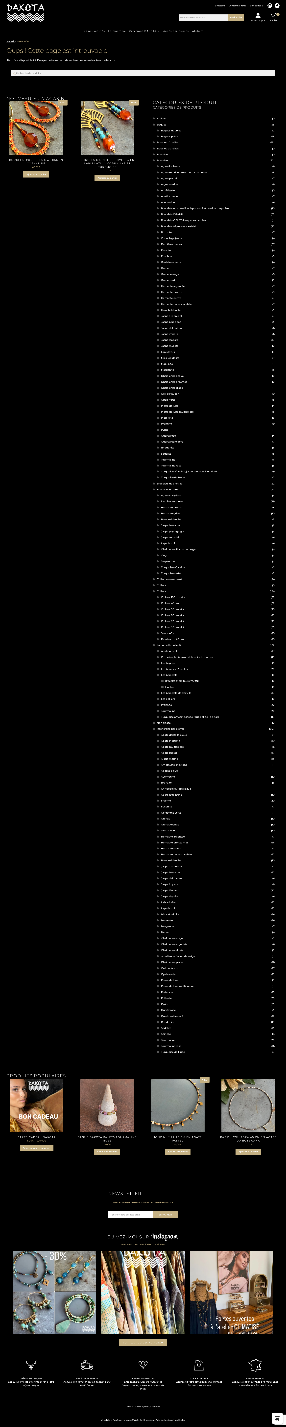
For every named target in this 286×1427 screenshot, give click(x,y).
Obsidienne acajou (173, 375)
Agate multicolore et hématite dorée (184, 172)
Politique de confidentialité (153, 1420)
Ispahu (169, 687)
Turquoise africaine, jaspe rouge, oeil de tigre (189, 471)
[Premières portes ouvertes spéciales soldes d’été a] (231, 1292)
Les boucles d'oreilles (174, 669)
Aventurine (168, 202)
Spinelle (166, 1033)
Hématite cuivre (171, 298)
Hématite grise (170, 513)
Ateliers (198, 31)
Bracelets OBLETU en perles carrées (183, 220)
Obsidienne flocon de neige (178, 549)
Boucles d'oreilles (168, 142)
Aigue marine (169, 184)
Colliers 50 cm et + (172, 609)
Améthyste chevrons (174, 764)
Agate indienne (170, 166)
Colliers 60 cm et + (172, 615)
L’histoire (220, 5)
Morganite (167, 369)
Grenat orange (170, 274)
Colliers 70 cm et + (172, 621)
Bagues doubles (171, 130)
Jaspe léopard (170, 339)
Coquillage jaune (171, 238)
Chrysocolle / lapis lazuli (176, 788)
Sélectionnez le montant (36, 1148)
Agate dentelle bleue (174, 734)
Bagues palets (170, 136)
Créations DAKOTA (142, 31)
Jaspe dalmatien (171, 328)
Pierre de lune (169, 405)
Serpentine (168, 561)
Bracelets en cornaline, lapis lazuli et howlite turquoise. (195, 208)
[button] (277, 1418)
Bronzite (166, 232)
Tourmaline (168, 459)
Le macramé (117, 31)
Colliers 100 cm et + (173, 597)
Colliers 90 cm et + (172, 627)
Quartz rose (168, 435)
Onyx (164, 555)
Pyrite (164, 429)
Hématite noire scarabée (176, 304)
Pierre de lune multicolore (177, 411)
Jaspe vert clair (170, 537)
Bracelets (162, 154)
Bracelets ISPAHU (172, 214)
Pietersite (167, 417)
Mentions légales (176, 1420)
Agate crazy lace (171, 495)
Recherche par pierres (171, 728)
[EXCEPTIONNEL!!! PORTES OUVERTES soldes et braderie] (143, 1292)
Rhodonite (167, 447)
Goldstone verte (171, 262)
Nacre (164, 932)
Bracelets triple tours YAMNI (178, 226)
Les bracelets (169, 675)
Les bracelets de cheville (176, 693)
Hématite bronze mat (174, 842)
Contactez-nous (237, 5)
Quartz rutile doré (172, 441)
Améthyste (168, 190)
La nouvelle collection (170, 645)
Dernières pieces (171, 244)
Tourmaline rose (171, 465)
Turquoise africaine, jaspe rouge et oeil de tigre (190, 716)
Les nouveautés (93, 31)
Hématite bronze (171, 292)
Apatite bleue (169, 196)
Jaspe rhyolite (169, 345)
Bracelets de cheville (169, 483)
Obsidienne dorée (172, 950)
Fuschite (166, 256)
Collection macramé (169, 579)
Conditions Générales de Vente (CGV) (119, 1420)
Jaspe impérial (170, 334)
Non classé (164, 722)
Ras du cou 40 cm (172, 639)
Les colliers (168, 698)
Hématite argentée (173, 286)
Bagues (161, 124)
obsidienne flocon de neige (178, 956)
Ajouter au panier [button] (36, 174)
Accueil (10, 41)
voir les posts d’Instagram (143, 1342)
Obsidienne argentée (174, 381)
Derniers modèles (172, 501)
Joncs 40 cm (169, 633)
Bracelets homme (168, 489)
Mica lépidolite (170, 357)
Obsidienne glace (172, 387)
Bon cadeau (256, 5)
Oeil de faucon (170, 393)
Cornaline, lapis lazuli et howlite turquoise (187, 657)
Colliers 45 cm (170, 603)
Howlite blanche (171, 310)
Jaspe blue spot (171, 321)
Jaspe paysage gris (173, 531)
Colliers (161, 585)
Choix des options (107, 1151)
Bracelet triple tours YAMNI (182, 680)
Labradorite (168, 902)
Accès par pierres (176, 31)
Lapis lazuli (168, 352)
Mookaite (167, 363)
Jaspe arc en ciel (171, 316)
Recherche (236, 17)
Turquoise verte (171, 573)
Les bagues (168, 663)
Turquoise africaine (173, 567)
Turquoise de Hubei (173, 477)
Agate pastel (169, 178)
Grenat (165, 268)
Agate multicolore (172, 746)
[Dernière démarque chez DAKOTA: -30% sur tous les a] (54, 1292)
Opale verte (168, 399)
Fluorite (166, 250)
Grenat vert (168, 280)
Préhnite (166, 423)
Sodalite (166, 453)
